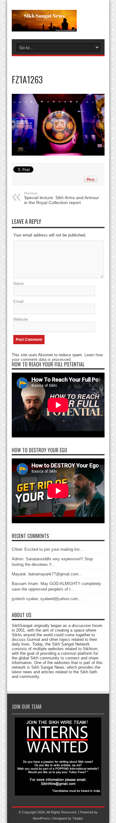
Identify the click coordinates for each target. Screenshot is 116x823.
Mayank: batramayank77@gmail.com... (47, 574)
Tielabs (77, 818)
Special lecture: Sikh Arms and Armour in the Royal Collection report (61, 198)
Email (18, 301)
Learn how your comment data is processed (57, 357)
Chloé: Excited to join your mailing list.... (48, 549)
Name (18, 283)
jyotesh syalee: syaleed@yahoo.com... (47, 598)
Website (20, 319)
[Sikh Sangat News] (58, 20)
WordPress (41, 818)
